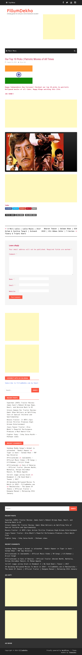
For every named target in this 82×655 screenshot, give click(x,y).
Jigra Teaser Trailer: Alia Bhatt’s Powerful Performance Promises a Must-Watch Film (19, 429)
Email (34, 208)
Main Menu (12, 51)
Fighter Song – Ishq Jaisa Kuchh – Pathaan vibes (26, 538)
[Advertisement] (59, 26)
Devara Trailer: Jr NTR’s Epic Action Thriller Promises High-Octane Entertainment (20, 422)
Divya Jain (23, 62)
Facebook (8, 208)
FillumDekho (20, 10)
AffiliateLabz (12, 458)
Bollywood (20, 215)
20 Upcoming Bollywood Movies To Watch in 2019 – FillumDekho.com (33, 567)
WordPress (65, 650)
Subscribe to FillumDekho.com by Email (21, 383)
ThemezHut (72, 652)
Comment (13, 254)
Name (11, 279)
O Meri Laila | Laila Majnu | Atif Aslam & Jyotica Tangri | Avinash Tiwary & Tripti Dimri (23, 231)
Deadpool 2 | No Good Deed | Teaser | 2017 (50, 564)
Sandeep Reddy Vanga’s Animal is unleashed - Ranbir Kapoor (30, 549)
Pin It (29, 208)
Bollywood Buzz (31, 215)
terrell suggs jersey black (18, 475)
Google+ (22, 208)
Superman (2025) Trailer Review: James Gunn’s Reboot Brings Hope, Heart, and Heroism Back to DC (21, 405)
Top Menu (11, 3)
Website (12, 291)
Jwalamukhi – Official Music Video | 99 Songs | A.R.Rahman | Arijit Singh (21, 460)
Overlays (74, 135)
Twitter (15, 208)
